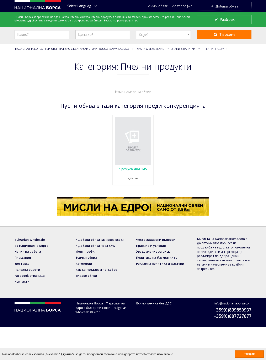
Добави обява (226, 6)
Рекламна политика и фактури (160, 264)
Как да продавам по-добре (96, 270)
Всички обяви (157, 6)
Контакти (22, 281)
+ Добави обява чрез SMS (95, 246)
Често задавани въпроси (155, 240)
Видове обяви (86, 276)
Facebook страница (30, 276)
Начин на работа (28, 251)
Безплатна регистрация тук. (121, 20)
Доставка (22, 264)
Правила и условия (151, 246)
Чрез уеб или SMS (133, 169)
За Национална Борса (31, 246)
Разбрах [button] (249, 354)
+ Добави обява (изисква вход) (99, 240)
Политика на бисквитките (156, 257)
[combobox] (163, 34)
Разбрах (227, 19)
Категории (83, 264)
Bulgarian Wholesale (30, 240)
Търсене (226, 34)
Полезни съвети (27, 270)
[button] (175, 354)
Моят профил (181, 6)
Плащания (23, 257)
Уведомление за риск (153, 251)
